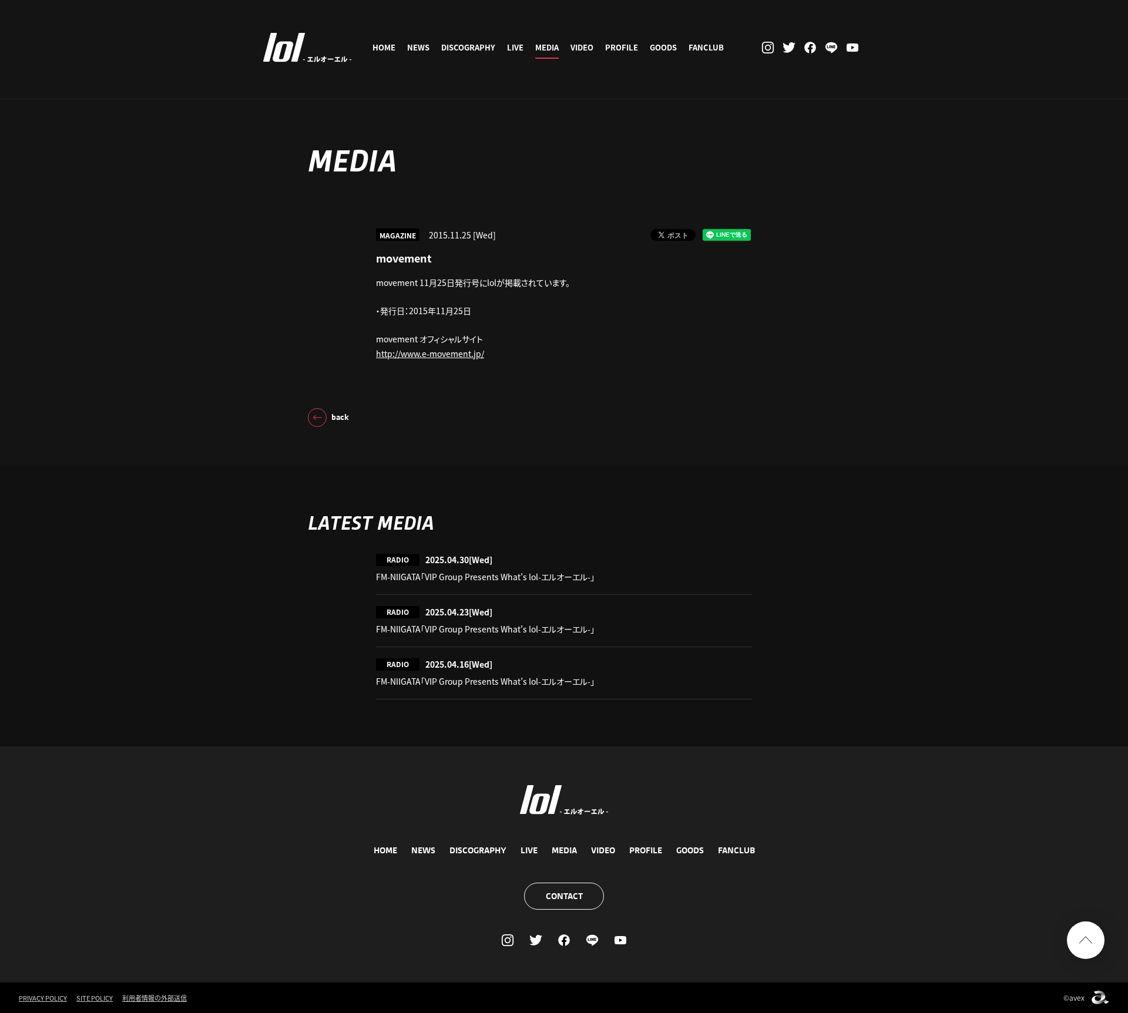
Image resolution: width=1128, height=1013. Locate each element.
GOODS (663, 47)
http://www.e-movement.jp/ (430, 353)
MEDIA (547, 47)
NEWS (418, 47)
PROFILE (621, 47)
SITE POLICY (94, 997)
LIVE (515, 47)
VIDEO (581, 47)
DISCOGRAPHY (468, 47)
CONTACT (564, 896)
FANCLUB (706, 47)
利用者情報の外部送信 (154, 997)
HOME (383, 47)
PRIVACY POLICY (43, 997)
